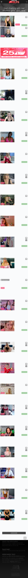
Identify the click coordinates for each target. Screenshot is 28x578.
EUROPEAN (13, 558)
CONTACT (4, 550)
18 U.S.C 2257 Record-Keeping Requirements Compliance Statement (15, 574)
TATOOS (8, 562)
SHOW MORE (14, 533)
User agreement (15, 567)
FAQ (24, 550)
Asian (7, 556)
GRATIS (17, 24)
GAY (5, 562)
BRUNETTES (22, 556)
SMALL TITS (8, 558)
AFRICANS (4, 556)
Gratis (20, 562)
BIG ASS (11, 556)
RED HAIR (21, 560)
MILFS (3, 560)
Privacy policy (15, 565)
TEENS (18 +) (14, 562)
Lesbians (20, 558)
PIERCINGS (16, 560)
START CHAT (24, 25)
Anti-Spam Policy (15, 568)
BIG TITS (4, 558)
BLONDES (17, 556)
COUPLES (12, 560)
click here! (21, 10)
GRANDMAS (7, 560)
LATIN (17, 558)
